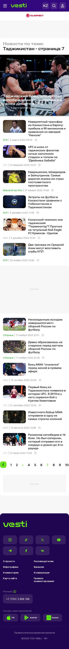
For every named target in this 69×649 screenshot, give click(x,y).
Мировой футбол (13, 190)
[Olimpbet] (34, 16)
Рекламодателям (43, 561)
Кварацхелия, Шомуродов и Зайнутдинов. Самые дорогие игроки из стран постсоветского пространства (46, 178)
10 (67, 465)
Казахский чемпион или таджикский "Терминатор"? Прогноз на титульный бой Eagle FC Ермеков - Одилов (45, 226)
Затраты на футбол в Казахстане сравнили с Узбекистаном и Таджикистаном (45, 202)
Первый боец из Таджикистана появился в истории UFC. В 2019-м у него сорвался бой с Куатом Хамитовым (47, 394)
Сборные (8, 335)
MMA (6, 237)
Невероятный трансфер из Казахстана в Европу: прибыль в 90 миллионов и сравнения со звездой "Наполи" (47, 128)
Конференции (41, 572)
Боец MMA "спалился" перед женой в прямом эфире (44, 368)
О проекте (9, 561)
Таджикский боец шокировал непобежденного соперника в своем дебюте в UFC (32, 100)
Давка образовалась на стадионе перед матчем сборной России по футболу (45, 347)
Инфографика (10, 567)
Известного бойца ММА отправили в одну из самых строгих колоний (45, 416)
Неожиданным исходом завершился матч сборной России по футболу (45, 324)
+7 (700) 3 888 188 (18, 598)
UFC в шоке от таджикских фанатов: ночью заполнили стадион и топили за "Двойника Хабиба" (43, 153)
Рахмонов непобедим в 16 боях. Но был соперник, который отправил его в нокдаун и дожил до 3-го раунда (46, 441)
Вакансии (39, 567)
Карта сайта (10, 578)
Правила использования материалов (34, 632)
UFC (6, 107)
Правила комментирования (44, 580)
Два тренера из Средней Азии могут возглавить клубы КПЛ (46, 248)
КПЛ (5, 139)
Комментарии (10, 572)
